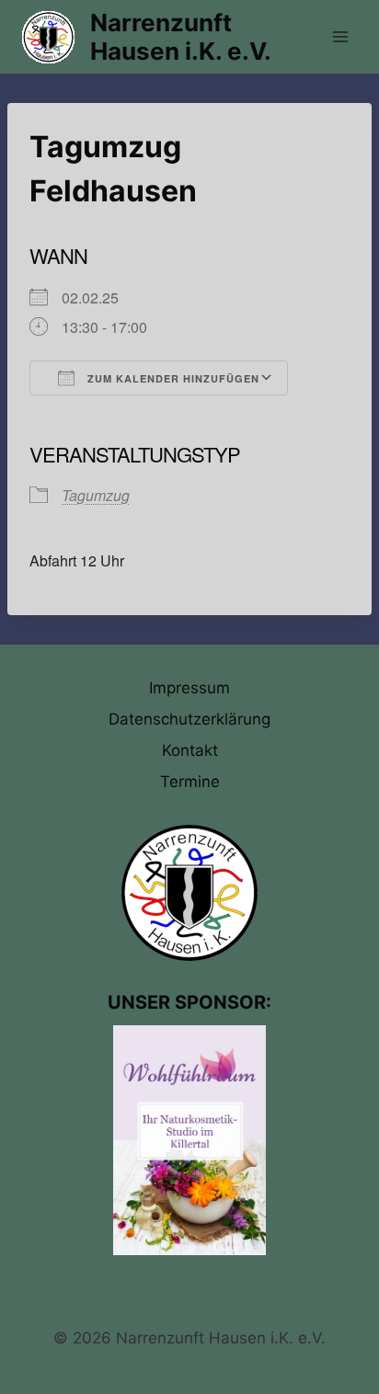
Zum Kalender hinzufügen (171, 378)
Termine (190, 781)
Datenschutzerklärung (189, 719)
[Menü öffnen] (340, 36)
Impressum (189, 688)
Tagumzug (96, 495)
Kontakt (190, 750)
